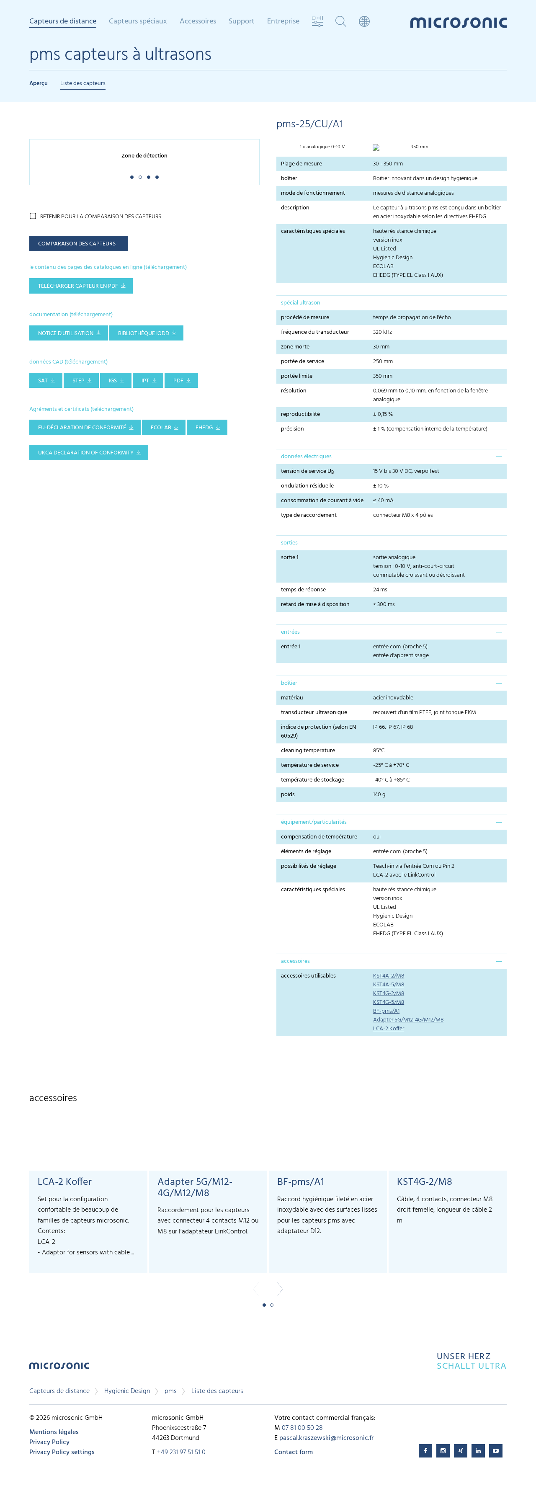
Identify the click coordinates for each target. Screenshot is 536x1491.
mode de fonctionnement (313, 193)
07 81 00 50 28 (302, 1428)
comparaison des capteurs (77, 244)
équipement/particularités (314, 822)
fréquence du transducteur (315, 332)
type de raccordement (309, 515)
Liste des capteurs (83, 83)
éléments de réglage (306, 851)
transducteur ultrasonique (314, 712)
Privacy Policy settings (62, 1452)
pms (171, 1391)
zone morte (295, 347)
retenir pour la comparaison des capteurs (100, 217)
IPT (145, 381)
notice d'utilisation (65, 333)
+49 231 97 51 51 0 (181, 1452)
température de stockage (312, 780)
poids (288, 795)
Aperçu (38, 83)
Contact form (293, 1452)
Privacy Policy (49, 1442)
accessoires (295, 961)
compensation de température (319, 837)
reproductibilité (300, 414)
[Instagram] (443, 1450)
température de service (310, 765)
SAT (43, 381)
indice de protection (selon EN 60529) (318, 731)
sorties (289, 543)
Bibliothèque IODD (143, 333)
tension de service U (307, 472)
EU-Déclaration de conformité (82, 428)
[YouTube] (495, 1450)
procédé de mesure (305, 317)
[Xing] (460, 1450)
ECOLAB (161, 428)
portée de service (302, 361)
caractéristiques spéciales (313, 231)
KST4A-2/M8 (388, 976)
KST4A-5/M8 (388, 985)
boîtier (289, 178)
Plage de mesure (301, 164)
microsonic (59, 1368)
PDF (178, 381)
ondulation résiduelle (307, 486)
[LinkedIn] (478, 1450)
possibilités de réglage (308, 866)
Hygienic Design (127, 1391)
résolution (294, 391)
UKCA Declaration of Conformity (86, 453)
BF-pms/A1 (386, 1011)
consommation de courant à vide (322, 501)
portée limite (296, 376)
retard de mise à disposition (315, 604)
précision (292, 429)
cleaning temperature (308, 751)
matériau (292, 698)
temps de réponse (303, 590)
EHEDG (204, 428)
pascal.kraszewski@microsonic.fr (326, 1438)
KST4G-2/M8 (388, 993)
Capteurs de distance (59, 1391)
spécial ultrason (300, 303)
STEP (78, 381)
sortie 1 (290, 557)
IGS (113, 381)
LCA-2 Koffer (388, 1029)
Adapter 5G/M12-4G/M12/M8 (408, 1020)
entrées (290, 632)
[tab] (391, 302)
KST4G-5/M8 (388, 1002)
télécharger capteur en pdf (78, 286)
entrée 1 (291, 647)
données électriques (306, 456)
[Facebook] (425, 1450)
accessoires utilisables (308, 976)
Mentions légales (54, 1432)
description (295, 208)
